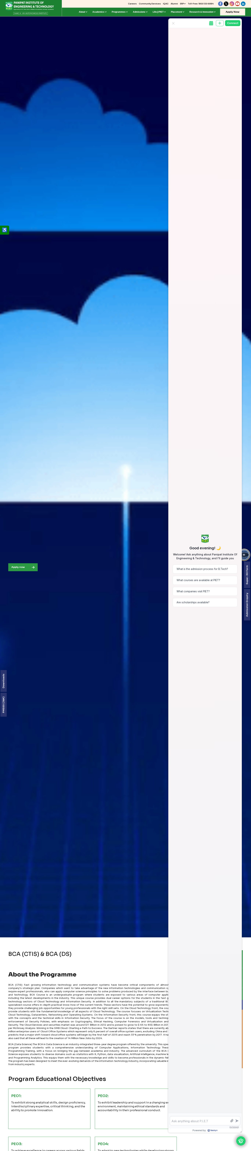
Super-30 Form (246, 574)
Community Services (150, 3)
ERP (182, 3)
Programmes (119, 12)
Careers (132, 3)
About (82, 12)
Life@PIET (158, 12)
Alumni (174, 3)
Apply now (18, 567)
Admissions (139, 12)
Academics (98, 12)
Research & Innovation (201, 12)
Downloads (3, 681)
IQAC (165, 3)
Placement (176, 12)
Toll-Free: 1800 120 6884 (201, 3)
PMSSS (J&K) (3, 704)
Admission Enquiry (246, 605)
